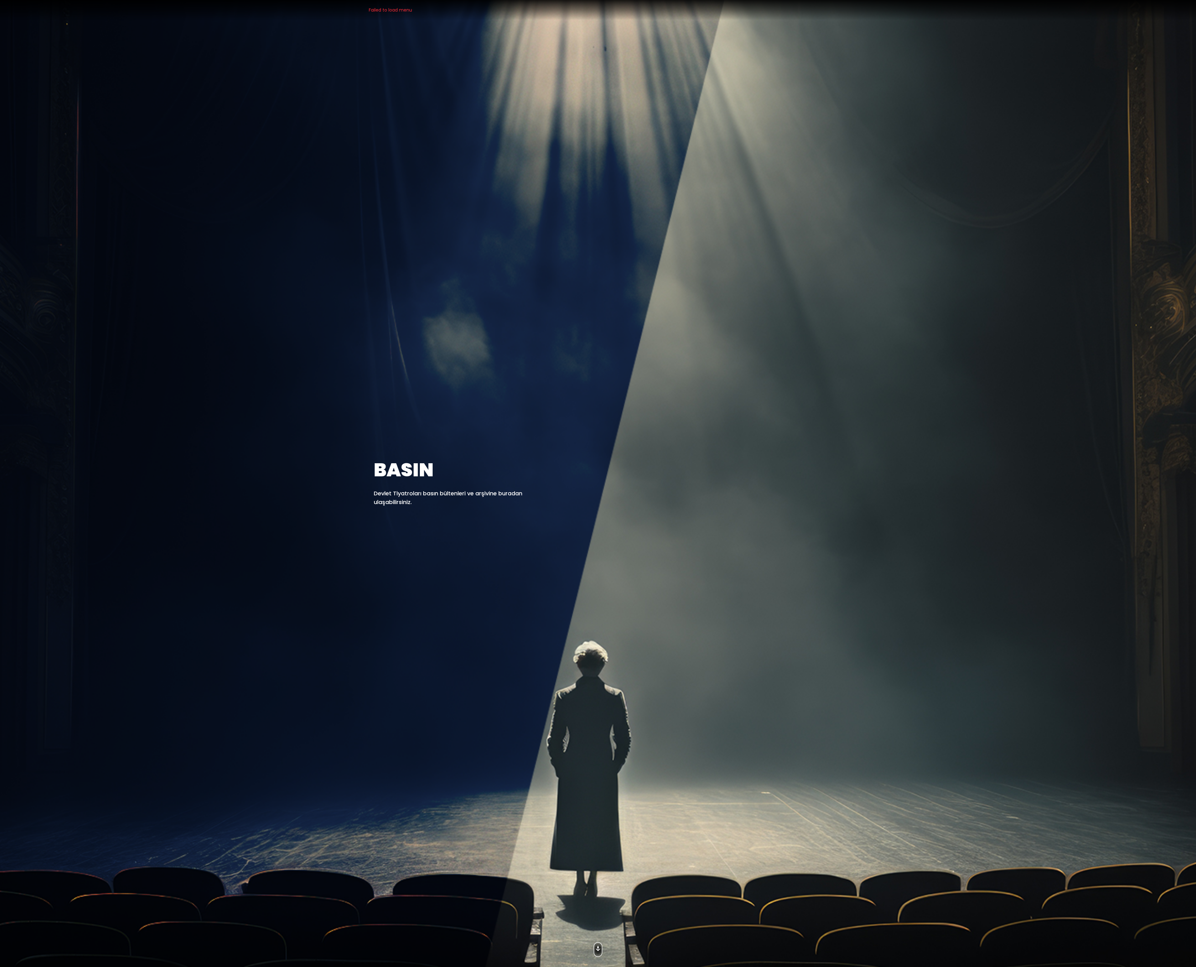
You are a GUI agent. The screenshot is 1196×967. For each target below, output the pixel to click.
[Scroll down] (598, 947)
